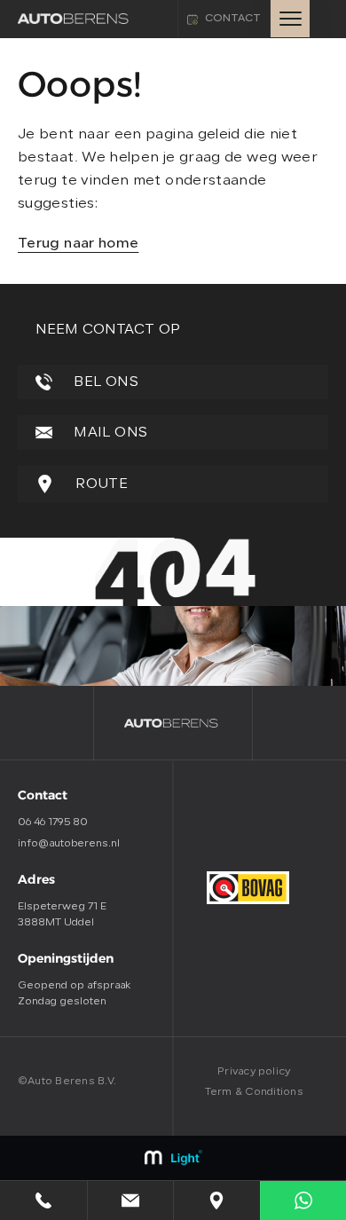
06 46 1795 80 (53, 822)
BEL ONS (104, 382)
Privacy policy (253, 1072)
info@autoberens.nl (69, 843)
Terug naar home (78, 244)
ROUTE (100, 484)
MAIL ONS (108, 433)
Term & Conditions (254, 1092)
